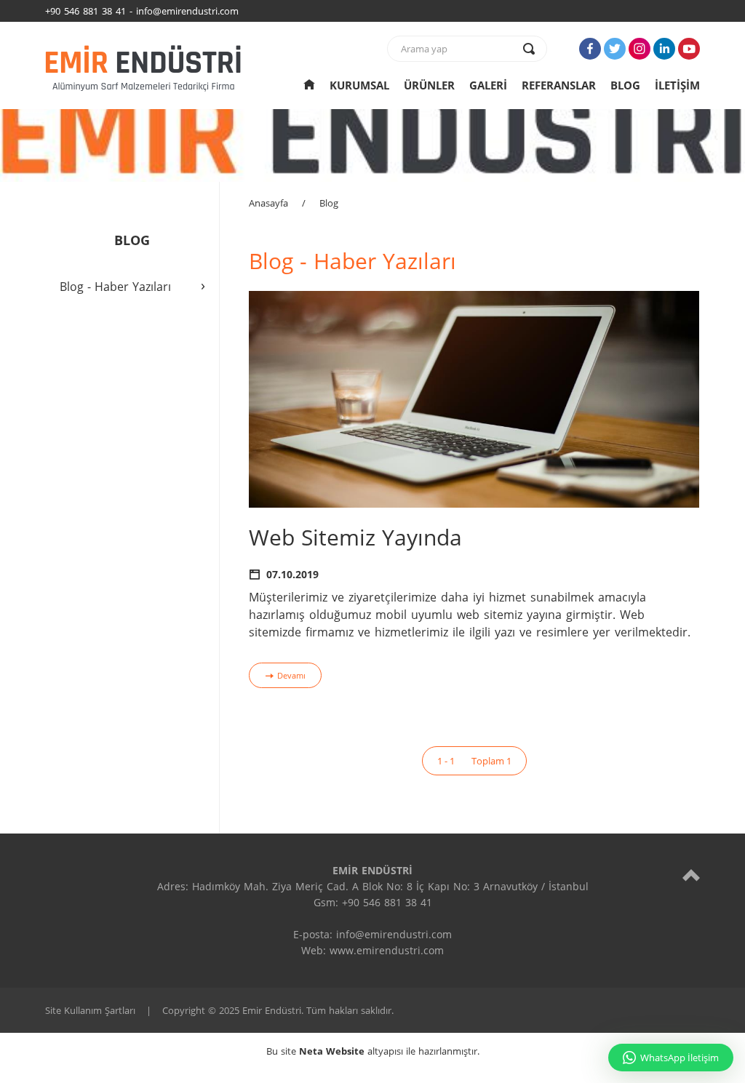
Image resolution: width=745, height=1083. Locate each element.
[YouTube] (689, 49)
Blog (328, 202)
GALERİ (488, 85)
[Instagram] (639, 49)
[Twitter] (615, 49)
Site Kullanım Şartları (90, 1010)
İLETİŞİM (677, 85)
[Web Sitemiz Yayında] (474, 398)
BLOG (625, 85)
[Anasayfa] (309, 85)
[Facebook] (590, 49)
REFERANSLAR (559, 85)
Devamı (291, 675)
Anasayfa (268, 202)
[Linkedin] (664, 49)
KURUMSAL (359, 85)
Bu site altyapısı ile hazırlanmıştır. (372, 1051)
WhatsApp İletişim (679, 1057)
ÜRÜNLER (429, 85)
